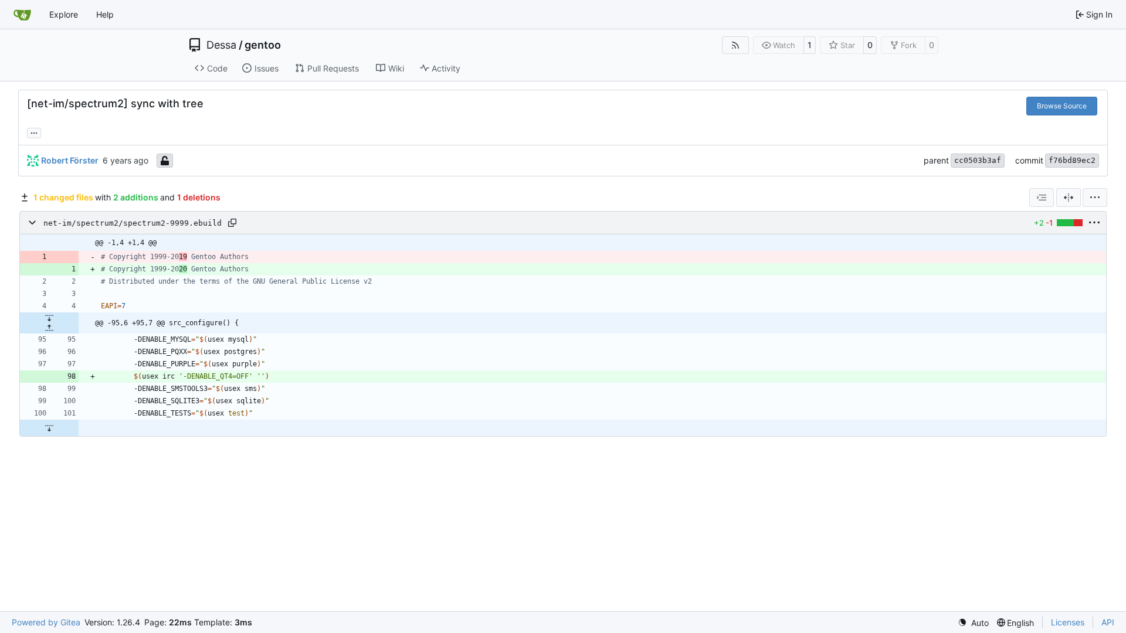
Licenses (1067, 622)
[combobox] (1041, 197)
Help (105, 14)
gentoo (263, 45)
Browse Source (1062, 105)
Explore (63, 14)
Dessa (221, 45)
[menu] (1095, 197)
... (34, 131)
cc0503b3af (977, 160)
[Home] (22, 14)
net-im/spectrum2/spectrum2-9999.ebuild (132, 223)
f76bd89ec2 (1072, 160)
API (1107, 622)
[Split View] (1068, 197)
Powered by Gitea (46, 622)
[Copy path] (232, 223)
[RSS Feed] (735, 45)
